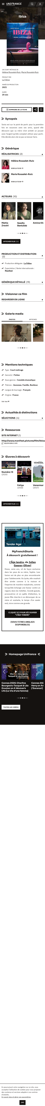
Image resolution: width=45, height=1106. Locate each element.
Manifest (9, 270)
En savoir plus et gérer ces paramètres (16, 1097)
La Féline (6, 80)
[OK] (22, 1102)
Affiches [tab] (33, 319)
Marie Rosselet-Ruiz (30, 72)
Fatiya (20, 485)
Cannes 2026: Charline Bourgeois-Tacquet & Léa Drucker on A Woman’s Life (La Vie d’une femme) (15, 687)
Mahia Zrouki (5, 224)
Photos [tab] (12, 319)
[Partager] (35, 109)
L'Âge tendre (16, 562)
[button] (28, 327)
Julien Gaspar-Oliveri (25, 563)
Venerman (38, 485)
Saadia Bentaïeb (22, 224)
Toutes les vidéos (11, 707)
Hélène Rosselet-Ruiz (11, 72)
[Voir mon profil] (40, 4)
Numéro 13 (7, 472)
